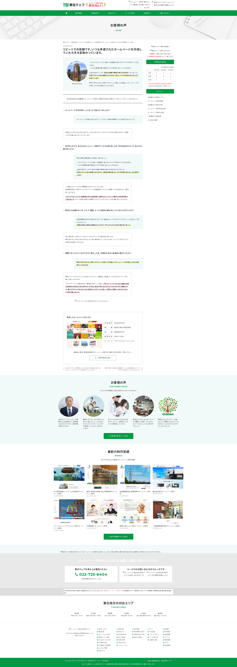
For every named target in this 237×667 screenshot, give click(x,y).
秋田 (122, 615)
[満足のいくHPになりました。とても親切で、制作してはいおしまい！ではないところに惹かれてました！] (143, 415)
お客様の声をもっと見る (118, 436)
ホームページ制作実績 (155, 101)
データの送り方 (153, 637)
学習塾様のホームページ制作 (97, 526)
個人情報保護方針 (154, 661)
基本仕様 (101, 632)
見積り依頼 (121, 640)
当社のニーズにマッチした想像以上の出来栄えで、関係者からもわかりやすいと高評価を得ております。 (68, 422)
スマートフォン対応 (104, 634)
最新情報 (167, 640)
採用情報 (167, 645)
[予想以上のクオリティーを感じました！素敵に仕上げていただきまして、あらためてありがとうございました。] (168, 415)
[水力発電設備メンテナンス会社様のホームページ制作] (69, 487)
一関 (97, 615)
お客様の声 (95, 13)
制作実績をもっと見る (119, 536)
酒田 (141, 615)
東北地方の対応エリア (118, 603)
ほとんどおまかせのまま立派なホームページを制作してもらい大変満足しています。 (118, 421)
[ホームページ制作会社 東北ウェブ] (79, 629)
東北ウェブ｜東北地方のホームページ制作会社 (94, 661)
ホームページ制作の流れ (156, 112)
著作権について (167, 661)
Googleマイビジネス (105, 640)
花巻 (91, 615)
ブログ (167, 642)
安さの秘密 (121, 637)
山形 (137, 615)
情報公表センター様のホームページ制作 (134, 526)
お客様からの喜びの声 (155, 105)
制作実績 (78, 13)
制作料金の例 (122, 634)
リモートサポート (154, 634)
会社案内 (146, 13)
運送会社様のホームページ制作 (164, 491)
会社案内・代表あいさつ (156, 97)
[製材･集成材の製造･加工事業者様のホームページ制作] (102, 487)
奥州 (94, 615)
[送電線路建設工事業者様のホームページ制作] (135, 487)
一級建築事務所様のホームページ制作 (166, 526)
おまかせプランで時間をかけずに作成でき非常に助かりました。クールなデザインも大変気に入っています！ (83, 369)
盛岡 (87, 615)
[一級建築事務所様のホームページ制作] (168, 522)
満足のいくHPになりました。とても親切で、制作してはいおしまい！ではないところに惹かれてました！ (143, 422)
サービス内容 (129, 13)
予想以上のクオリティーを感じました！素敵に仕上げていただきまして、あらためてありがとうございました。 (168, 422)
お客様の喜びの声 (139, 634)
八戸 (79, 615)
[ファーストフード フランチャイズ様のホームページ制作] (69, 522)
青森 (72, 615)
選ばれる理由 (138, 637)
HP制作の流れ (103, 642)
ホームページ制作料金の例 (157, 109)
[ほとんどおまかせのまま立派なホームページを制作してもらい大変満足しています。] (118, 415)
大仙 (129, 615)
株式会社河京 (118, 323)
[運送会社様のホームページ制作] (168, 487)
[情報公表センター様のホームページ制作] (135, 522)
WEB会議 (152, 632)
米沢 (147, 615)
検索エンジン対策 (104, 637)
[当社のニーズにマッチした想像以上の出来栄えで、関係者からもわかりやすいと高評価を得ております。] (68, 415)
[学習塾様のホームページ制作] (102, 522)
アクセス (167, 637)
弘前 (76, 615)
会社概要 (167, 634)
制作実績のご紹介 (139, 632)
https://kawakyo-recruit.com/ (124, 341)
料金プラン (112, 13)
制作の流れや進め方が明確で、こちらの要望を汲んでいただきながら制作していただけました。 (122, 369)
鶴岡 (144, 615)
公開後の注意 (153, 640)
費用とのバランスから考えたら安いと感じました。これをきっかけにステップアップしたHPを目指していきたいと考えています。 (93, 423)
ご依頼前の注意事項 (154, 56)
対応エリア (102, 651)
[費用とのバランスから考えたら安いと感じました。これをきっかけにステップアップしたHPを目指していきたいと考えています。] (93, 415)
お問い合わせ (164, 13)
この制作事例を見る (103, 358)
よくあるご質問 (153, 120)
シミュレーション (123, 645)
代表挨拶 (167, 632)
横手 (126, 615)
